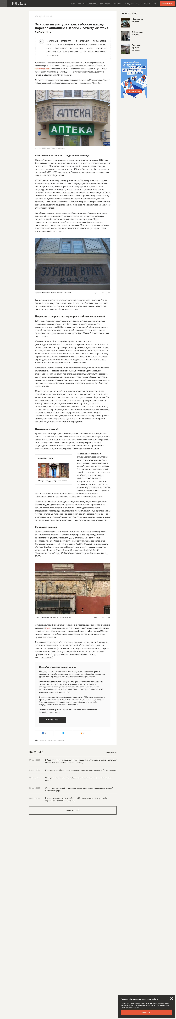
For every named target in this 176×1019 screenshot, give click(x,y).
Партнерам (92, 3)
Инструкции (129, 3)
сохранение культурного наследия (52, 740)
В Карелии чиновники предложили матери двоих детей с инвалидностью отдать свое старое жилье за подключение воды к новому (80, 761)
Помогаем (117, 3)
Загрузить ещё (73, 810)
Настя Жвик (46, 657)
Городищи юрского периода (136, 48)
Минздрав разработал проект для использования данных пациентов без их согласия (80, 770)
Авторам (81, 3)
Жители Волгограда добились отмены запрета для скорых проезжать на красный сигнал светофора (79, 789)
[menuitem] (3, 3)
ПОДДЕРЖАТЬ (146, 1012)
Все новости (111, 752)
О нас (72, 3)
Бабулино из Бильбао (137, 33)
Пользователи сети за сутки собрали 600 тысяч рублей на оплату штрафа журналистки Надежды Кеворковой (76, 799)
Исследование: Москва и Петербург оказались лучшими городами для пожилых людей (78, 779)
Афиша (147, 3)
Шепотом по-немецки (138, 20)
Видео (138, 3)
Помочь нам (167, 3)
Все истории (105, 3)
